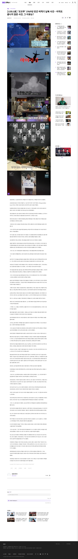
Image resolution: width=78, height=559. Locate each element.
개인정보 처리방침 (21, 554)
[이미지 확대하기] (9, 194)
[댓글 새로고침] (11, 492)
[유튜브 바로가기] (40, 554)
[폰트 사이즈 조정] (68, 18)
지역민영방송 (68, 543)
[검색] (75, 2)
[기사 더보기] (10, 510)
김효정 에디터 (9, 18)
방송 (8, 8)
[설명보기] (61, 23)
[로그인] (72, 2)
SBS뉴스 (62, 2)
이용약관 (14, 554)
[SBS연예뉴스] (6, 2)
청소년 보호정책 (30, 554)
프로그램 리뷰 (12, 8)
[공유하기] (66, 18)
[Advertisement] (29, 528)
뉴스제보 (4, 554)
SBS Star (66, 2)
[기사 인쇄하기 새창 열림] (70, 18)
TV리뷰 (8, 510)
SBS (59, 2)
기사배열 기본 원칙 (38, 548)
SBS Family (58, 543)
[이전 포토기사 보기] (68, 146)
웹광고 (9, 554)
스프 (69, 2)
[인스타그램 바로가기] (43, 554)
